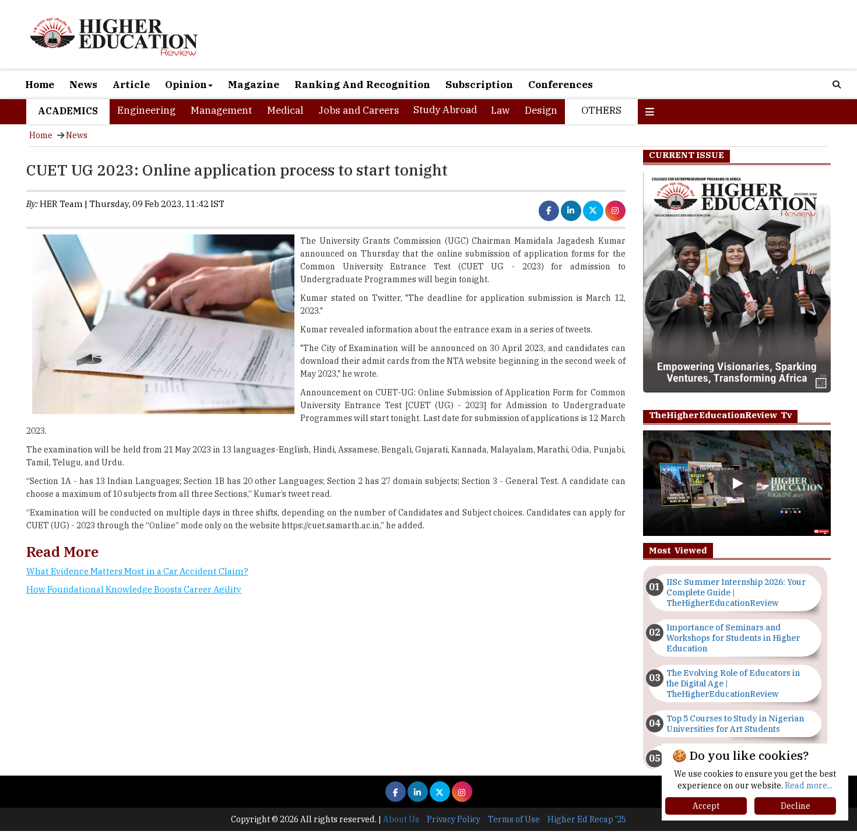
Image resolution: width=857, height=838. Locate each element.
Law (500, 110)
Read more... (809, 785)
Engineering (146, 110)
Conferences (560, 84)
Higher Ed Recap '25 (586, 819)
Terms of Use (514, 819)
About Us (401, 819)
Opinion (186, 84)
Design (541, 110)
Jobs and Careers (358, 110)
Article (131, 84)
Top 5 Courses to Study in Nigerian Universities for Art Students (735, 723)
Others (601, 110)
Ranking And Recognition (362, 84)
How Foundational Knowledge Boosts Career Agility (133, 589)
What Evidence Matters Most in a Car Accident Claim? (137, 571)
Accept (706, 806)
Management (221, 110)
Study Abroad (445, 109)
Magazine (253, 84)
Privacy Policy (453, 819)
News (83, 84)
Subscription (479, 84)
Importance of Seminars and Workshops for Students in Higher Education (733, 638)
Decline (795, 806)
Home (39, 84)
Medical (285, 110)
